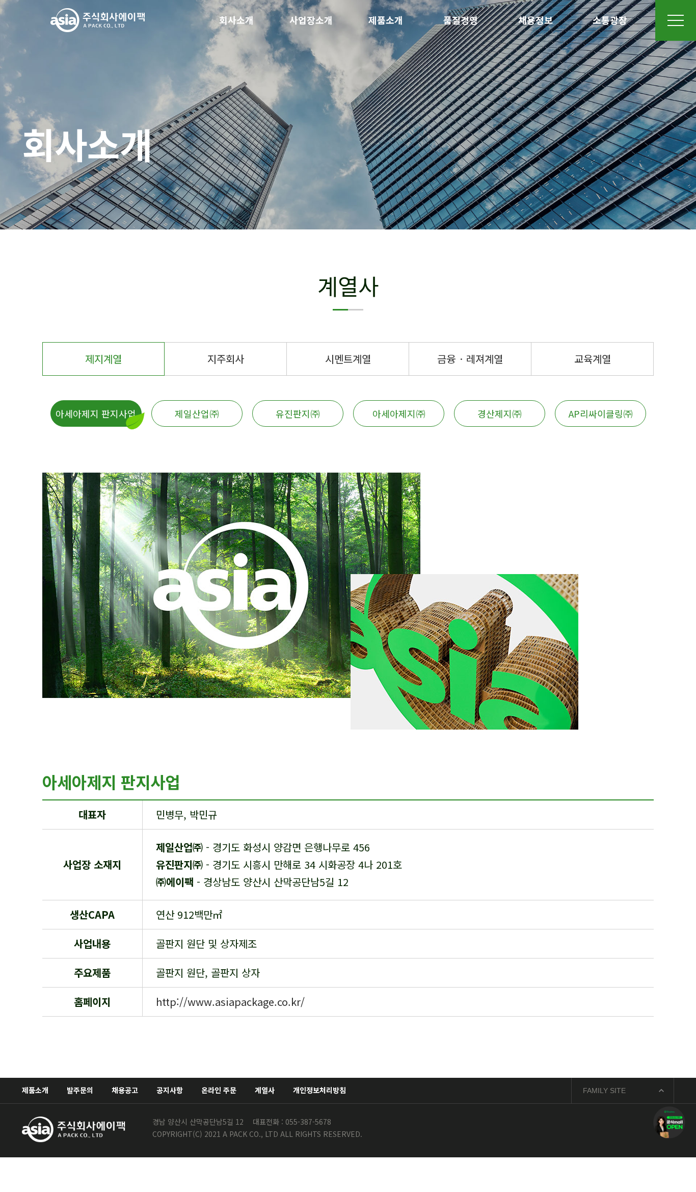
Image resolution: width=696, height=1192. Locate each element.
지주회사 (225, 358)
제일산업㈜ (197, 413)
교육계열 (592, 358)
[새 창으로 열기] (669, 1122)
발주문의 (80, 1090)
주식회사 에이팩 (97, 20)
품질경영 (460, 20)
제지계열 (103, 358)
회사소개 (236, 20)
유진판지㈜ (297, 413)
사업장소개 (311, 20)
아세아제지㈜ (398, 413)
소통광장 (610, 20)
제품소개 (385, 20)
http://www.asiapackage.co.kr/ (230, 1001)
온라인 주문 (218, 1090)
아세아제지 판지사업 (96, 413)
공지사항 (169, 1090)
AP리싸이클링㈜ (600, 413)
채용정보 (535, 20)
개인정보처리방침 (319, 1090)
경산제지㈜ (499, 413)
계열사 (265, 1090)
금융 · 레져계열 (470, 358)
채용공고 (125, 1090)
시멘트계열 (348, 358)
